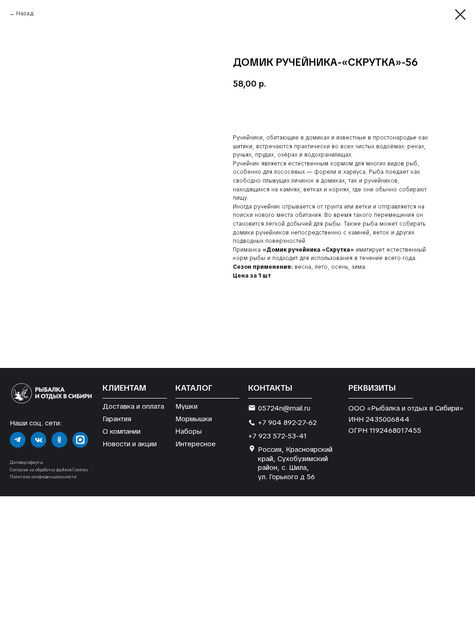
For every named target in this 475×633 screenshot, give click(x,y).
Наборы (188, 431)
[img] (18, 440)
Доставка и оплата (133, 406)
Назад (24, 13)
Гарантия (117, 418)
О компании (122, 431)
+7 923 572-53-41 (277, 435)
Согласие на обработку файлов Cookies (49, 470)
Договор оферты (26, 462)
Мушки (186, 406)
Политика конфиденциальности (43, 477)
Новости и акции (130, 443)
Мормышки (193, 418)
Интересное (195, 443)
